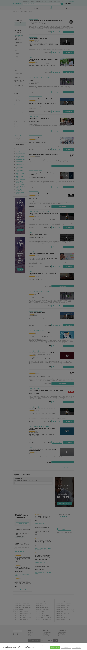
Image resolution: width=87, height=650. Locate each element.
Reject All (66, 647)
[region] (43, 646)
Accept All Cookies (55, 647)
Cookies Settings (76, 647)
